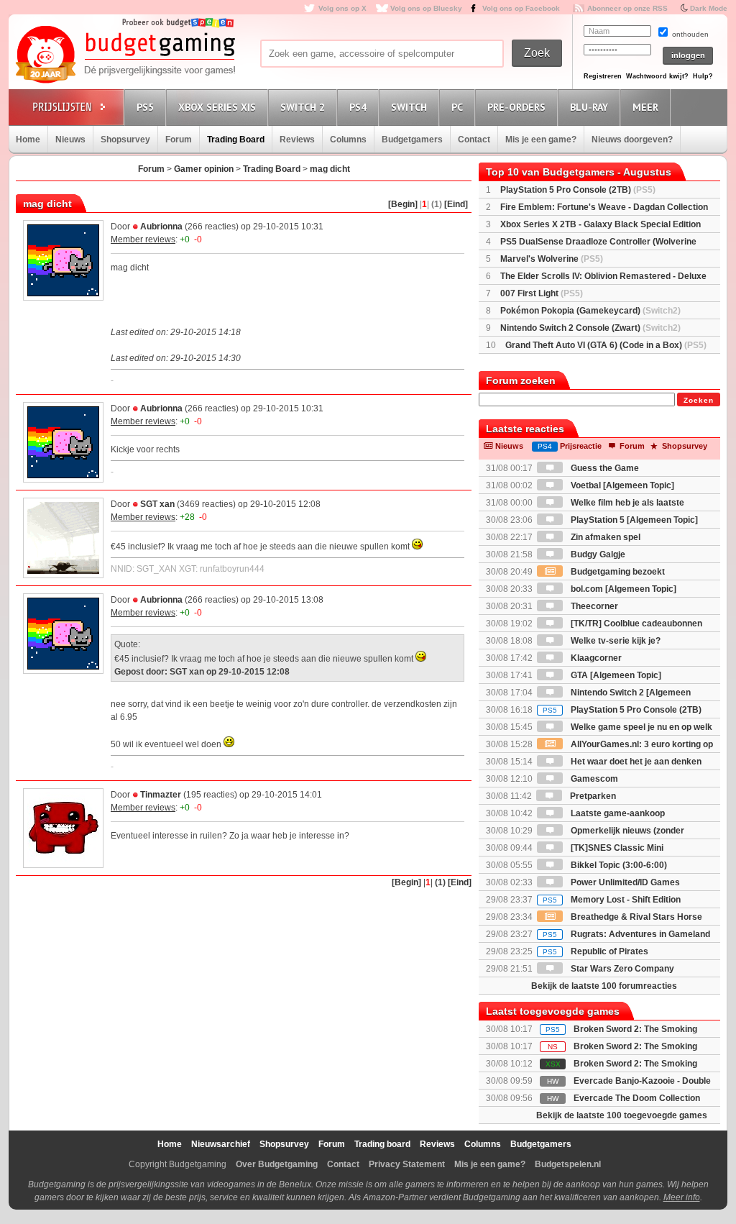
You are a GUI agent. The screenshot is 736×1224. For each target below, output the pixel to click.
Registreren (603, 76)
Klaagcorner (595, 658)
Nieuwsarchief (220, 1144)
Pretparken (592, 796)
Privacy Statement (407, 1164)
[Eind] (456, 204)
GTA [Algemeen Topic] (615, 675)
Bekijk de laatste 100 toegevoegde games (621, 1115)
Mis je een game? (540, 139)
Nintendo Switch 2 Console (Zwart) (590, 328)
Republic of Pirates (595, 951)
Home (28, 139)
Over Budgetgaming (277, 1164)
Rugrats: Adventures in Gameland (626, 934)
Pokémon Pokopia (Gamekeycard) (590, 311)
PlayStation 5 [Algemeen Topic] (633, 520)
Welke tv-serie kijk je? (615, 641)
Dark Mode (708, 8)
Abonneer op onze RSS (627, 8)
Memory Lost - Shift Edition (612, 900)
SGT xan (157, 504)
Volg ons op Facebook (521, 8)
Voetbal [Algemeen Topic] (621, 485)
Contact (474, 139)
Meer (645, 107)
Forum (178, 139)
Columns (348, 139)
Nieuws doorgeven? (632, 139)
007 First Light (541, 293)
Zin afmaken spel (604, 537)
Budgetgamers (412, 139)
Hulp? (703, 76)
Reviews (297, 139)
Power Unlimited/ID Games (624, 882)
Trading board (382, 1144)
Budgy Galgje (597, 554)
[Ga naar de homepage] (125, 55)
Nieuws (70, 139)
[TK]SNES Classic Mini (616, 848)
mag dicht (330, 169)
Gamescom (593, 779)
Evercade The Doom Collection (637, 1098)
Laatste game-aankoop (617, 813)
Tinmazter (160, 795)
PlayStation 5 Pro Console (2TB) (578, 190)
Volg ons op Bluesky (426, 8)
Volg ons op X (342, 8)
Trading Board (235, 139)
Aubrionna (161, 226)
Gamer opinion (204, 169)
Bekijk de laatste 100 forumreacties (604, 986)
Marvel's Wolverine (551, 259)
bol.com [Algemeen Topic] (622, 589)
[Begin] (403, 204)
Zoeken (699, 400)
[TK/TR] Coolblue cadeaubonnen (635, 623)
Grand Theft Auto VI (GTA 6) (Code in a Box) (606, 345)
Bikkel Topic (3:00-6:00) (618, 865)
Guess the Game (604, 468)
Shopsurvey (125, 139)
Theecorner (593, 606)
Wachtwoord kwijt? (657, 76)
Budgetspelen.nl (568, 1164)
